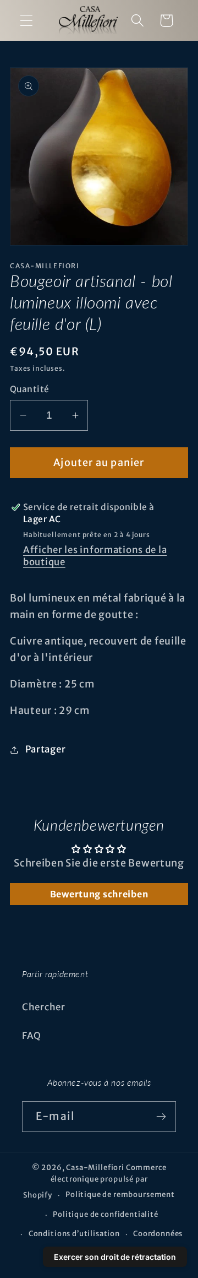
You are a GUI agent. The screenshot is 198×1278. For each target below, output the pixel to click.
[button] (26, 20)
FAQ (31, 1036)
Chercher (43, 1007)
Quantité (30, 389)
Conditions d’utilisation (74, 1233)
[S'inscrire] (160, 1116)
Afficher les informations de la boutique (95, 556)
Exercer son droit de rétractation (115, 1256)
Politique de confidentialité (105, 1214)
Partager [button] (45, 749)
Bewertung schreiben (99, 894)
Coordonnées (158, 1233)
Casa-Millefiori (95, 1167)
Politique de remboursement (120, 1194)
